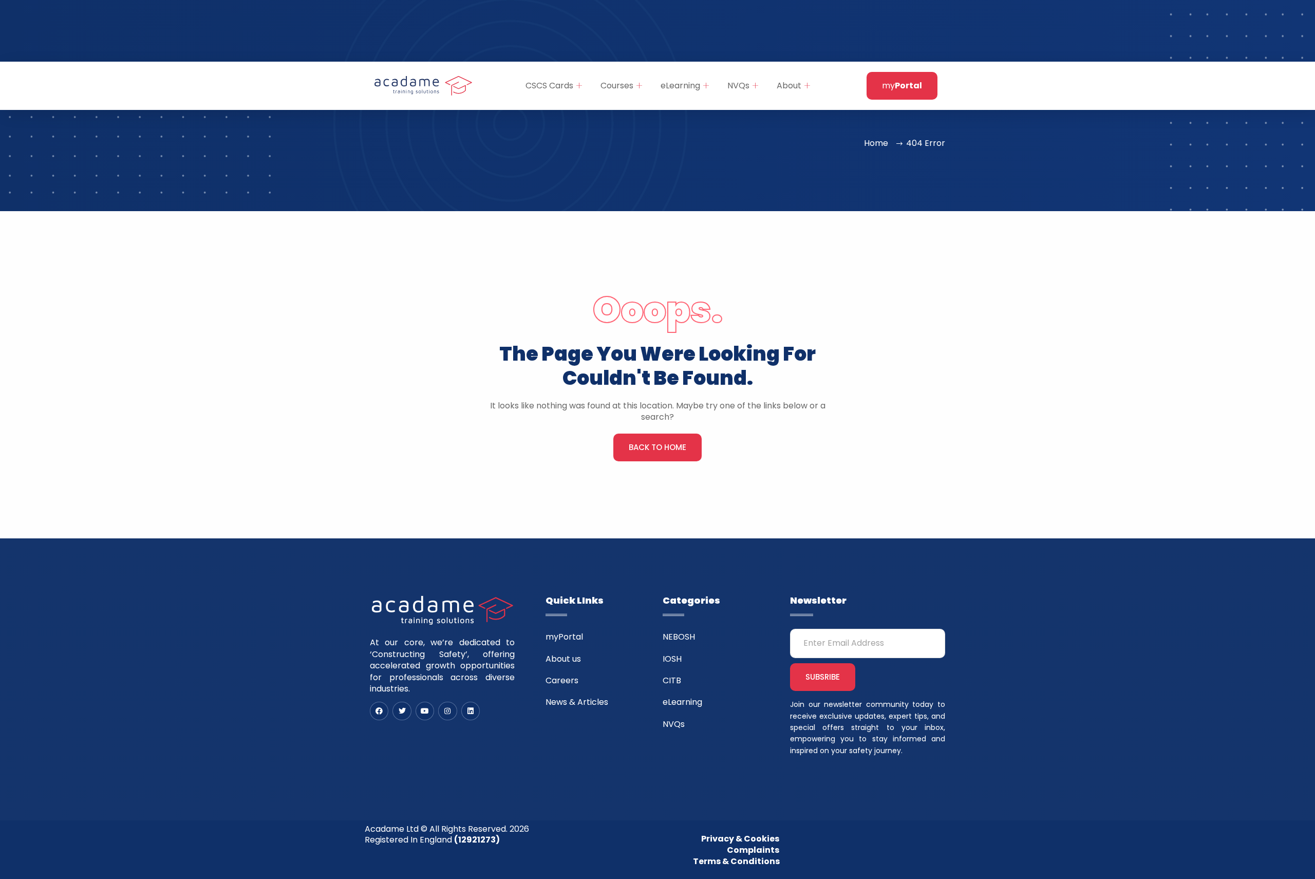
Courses (616, 85)
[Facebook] (379, 711)
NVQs (738, 85)
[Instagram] (447, 711)
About (789, 85)
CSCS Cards (549, 85)
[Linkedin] (470, 711)
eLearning (680, 85)
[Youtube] (425, 711)
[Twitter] (401, 711)
